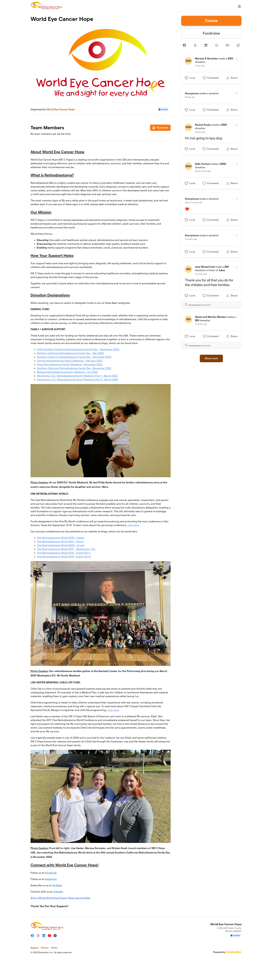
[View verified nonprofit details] (163, 109)
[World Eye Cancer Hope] (46, 5)
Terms (54, 947)
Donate (211, 21)
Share (234, 78)
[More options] (237, 58)
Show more (211, 358)
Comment (213, 78)
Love (192, 78)
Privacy (44, 947)
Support (35, 947)
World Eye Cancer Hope (61, 109)
